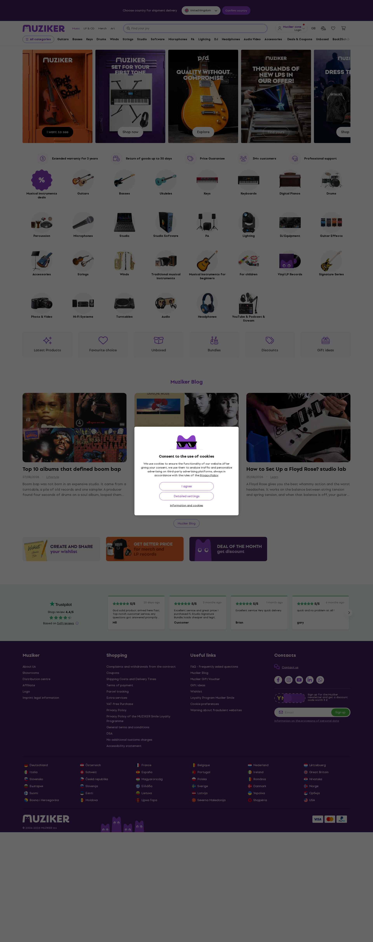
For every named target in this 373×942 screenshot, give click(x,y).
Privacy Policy (209, 475)
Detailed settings (187, 496)
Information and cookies (186, 505)
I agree (186, 486)
